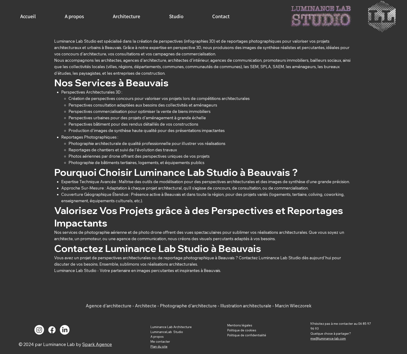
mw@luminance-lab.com (328, 338)
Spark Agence (97, 344)
